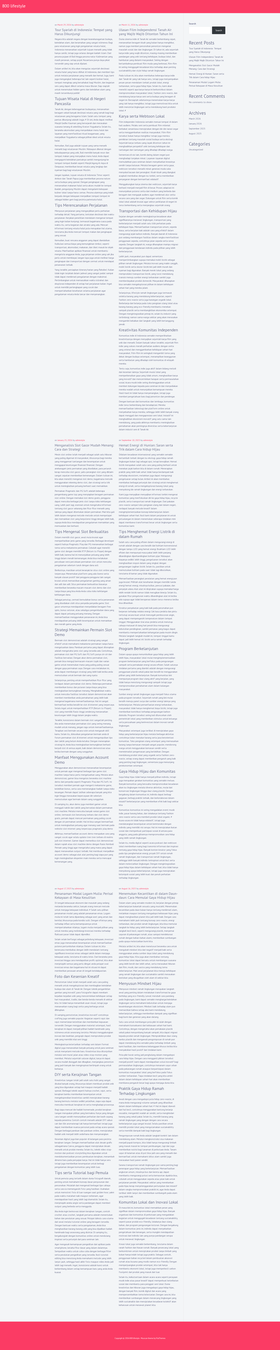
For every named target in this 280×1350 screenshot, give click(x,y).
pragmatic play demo (102, 828)
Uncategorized (196, 149)
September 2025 (197, 128)
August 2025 (195, 133)
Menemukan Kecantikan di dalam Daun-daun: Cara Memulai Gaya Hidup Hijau (148, 895)
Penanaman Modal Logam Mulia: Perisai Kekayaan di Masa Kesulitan (84, 895)
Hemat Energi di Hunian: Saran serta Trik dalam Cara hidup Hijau (146, 447)
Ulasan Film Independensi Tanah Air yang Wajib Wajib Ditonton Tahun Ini (146, 32)
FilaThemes (161, 1338)
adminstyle (79, 24)
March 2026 (195, 118)
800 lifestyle (14, 6)
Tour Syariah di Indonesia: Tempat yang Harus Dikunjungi (83, 32)
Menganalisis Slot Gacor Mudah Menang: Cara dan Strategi (84, 447)
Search (192, 23)
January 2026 (195, 123)
